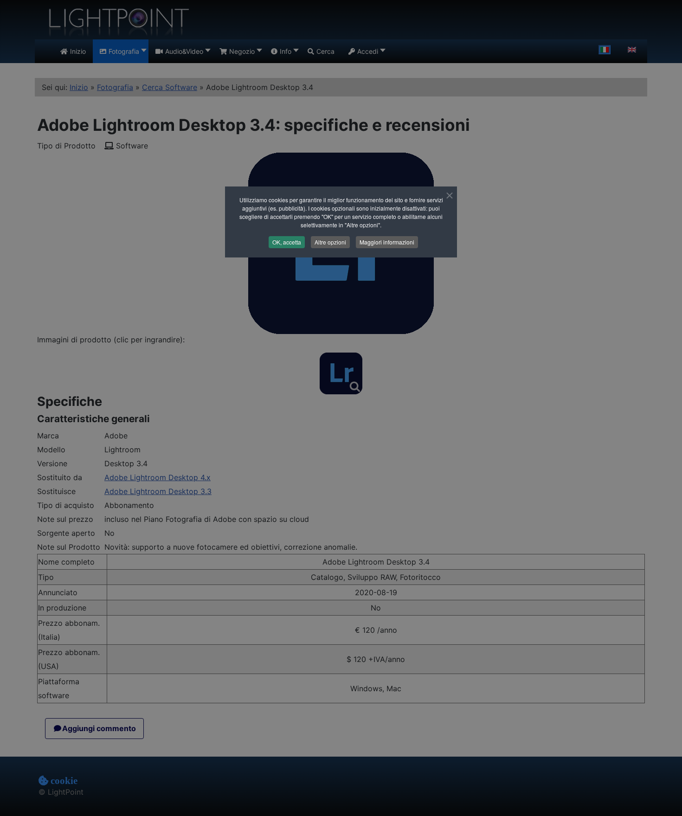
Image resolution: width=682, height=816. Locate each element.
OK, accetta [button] (286, 242)
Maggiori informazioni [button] (387, 242)
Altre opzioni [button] (330, 242)
